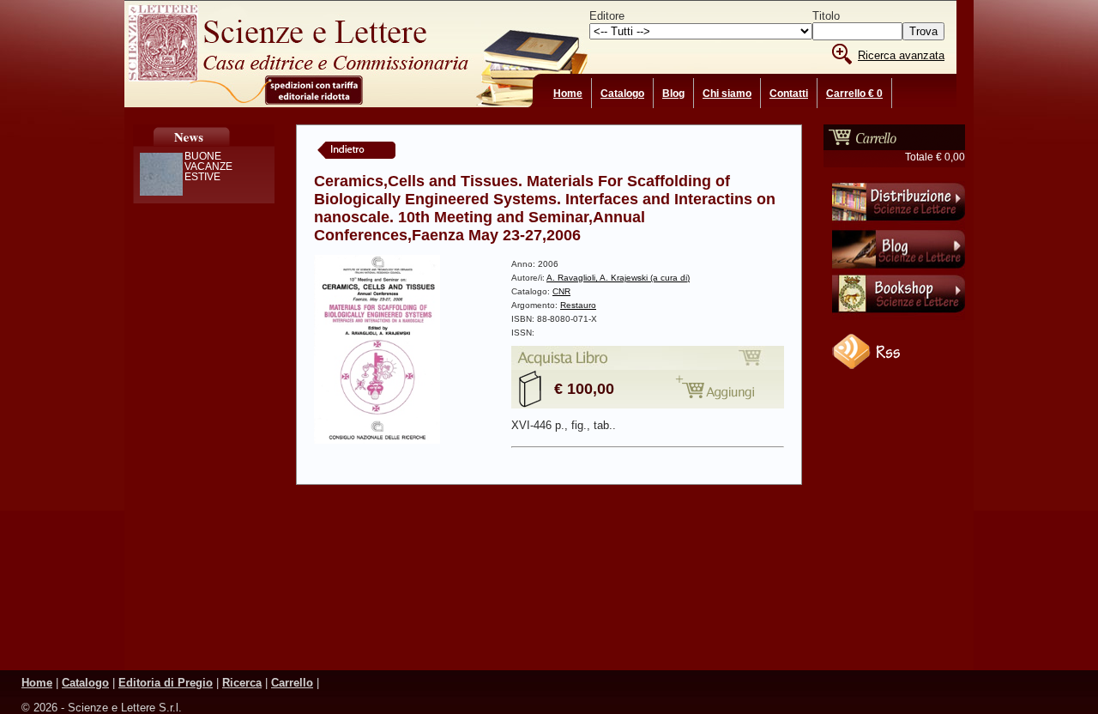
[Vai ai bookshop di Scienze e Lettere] (898, 317)
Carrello (292, 682)
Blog (673, 94)
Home (567, 94)
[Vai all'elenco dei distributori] (898, 224)
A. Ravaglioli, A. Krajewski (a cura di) (618, 277)
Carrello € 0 (854, 94)
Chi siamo (727, 94)
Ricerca (242, 682)
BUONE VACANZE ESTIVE (208, 166)
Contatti (788, 94)
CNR (561, 291)
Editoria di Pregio (165, 682)
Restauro (578, 305)
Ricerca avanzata (901, 55)
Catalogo (622, 94)
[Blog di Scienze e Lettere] (898, 270)
